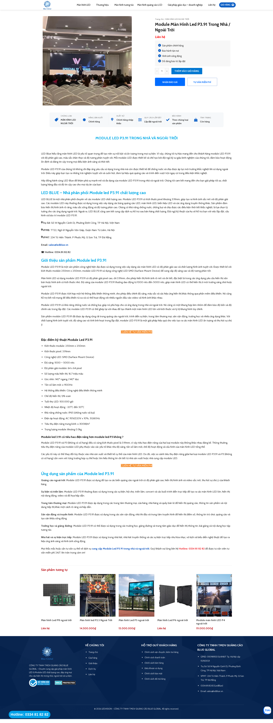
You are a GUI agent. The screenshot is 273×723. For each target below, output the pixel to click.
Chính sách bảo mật (153, 673)
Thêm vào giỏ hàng (186, 71)
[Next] (231, 605)
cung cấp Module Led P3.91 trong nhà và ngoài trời (120, 548)
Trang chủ (159, 19)
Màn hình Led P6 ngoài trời (172, 620)
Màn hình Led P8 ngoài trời (56, 620)
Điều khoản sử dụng (153, 668)
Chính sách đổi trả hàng (155, 679)
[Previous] (41, 605)
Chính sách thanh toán (155, 657)
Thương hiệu (102, 4)
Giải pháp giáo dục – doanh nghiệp (185, 4)
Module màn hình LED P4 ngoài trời (210, 622)
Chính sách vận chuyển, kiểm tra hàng (161, 652)
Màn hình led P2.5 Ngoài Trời (96, 620)
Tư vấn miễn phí (202, 82)
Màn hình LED (84, 4)
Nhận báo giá (169, 82)
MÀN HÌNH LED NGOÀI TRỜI (177, 19)
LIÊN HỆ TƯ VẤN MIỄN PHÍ (137, 331)
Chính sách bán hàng (154, 663)
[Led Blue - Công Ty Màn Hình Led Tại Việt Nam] (47, 5)
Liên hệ (211, 4)
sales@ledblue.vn (58, 244)
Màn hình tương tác (124, 4)
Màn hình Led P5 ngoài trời (134, 620)
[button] (227, 5)
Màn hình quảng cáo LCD (149, 4)
